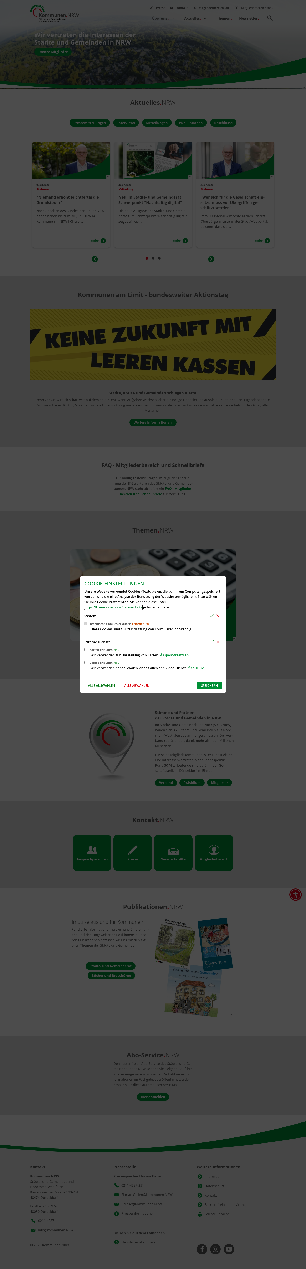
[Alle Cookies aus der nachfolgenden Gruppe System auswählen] (212, 616)
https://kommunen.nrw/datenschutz (113, 607)
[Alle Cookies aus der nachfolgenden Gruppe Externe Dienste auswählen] (212, 642)
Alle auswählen (101, 685)
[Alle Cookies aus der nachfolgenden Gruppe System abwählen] (218, 616)
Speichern (209, 685)
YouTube (198, 668)
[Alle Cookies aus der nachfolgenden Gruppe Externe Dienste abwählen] (218, 642)
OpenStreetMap (176, 655)
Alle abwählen (136, 685)
